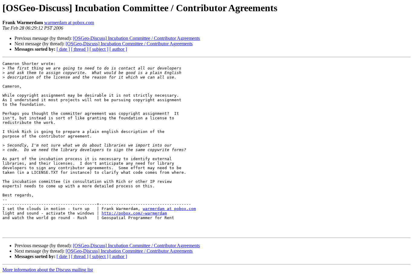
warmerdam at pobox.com (69, 22)
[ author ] (118, 49)
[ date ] (63, 49)
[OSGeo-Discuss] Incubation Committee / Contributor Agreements (136, 38)
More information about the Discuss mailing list (47, 269)
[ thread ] (79, 49)
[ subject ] (98, 49)
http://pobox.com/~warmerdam (134, 213)
